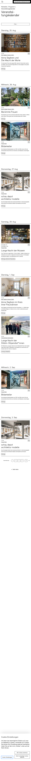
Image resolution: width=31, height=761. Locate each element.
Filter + (15, 24)
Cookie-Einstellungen (7, 757)
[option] (12, 460)
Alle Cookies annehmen (22, 752)
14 (26, 460)
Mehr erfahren (15, 51)
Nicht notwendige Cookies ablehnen (22, 757)
